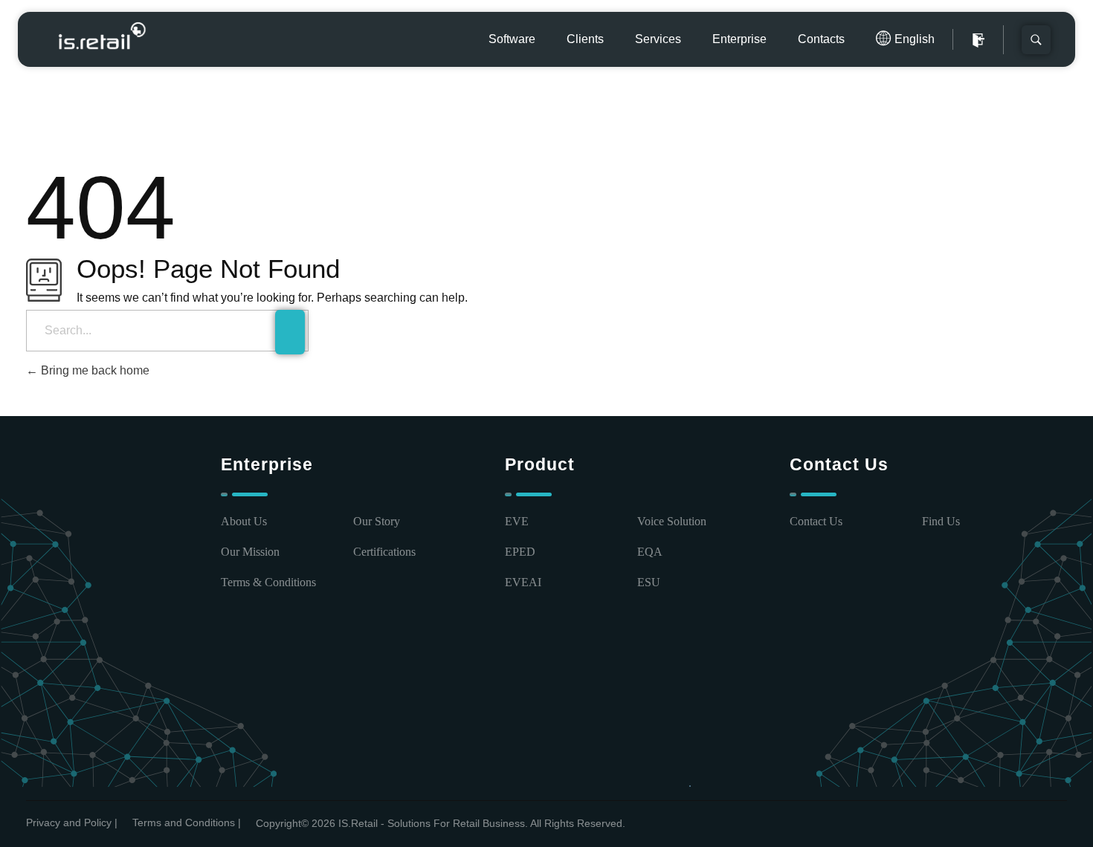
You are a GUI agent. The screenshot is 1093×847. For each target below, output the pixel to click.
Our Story (376, 521)
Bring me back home (93, 370)
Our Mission (250, 551)
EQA (649, 551)
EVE (517, 521)
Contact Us (816, 521)
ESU (648, 582)
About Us (244, 521)
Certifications (384, 551)
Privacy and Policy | (71, 822)
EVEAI (523, 582)
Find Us (941, 521)
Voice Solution (671, 521)
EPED (520, 551)
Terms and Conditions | (186, 822)
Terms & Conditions (268, 582)
